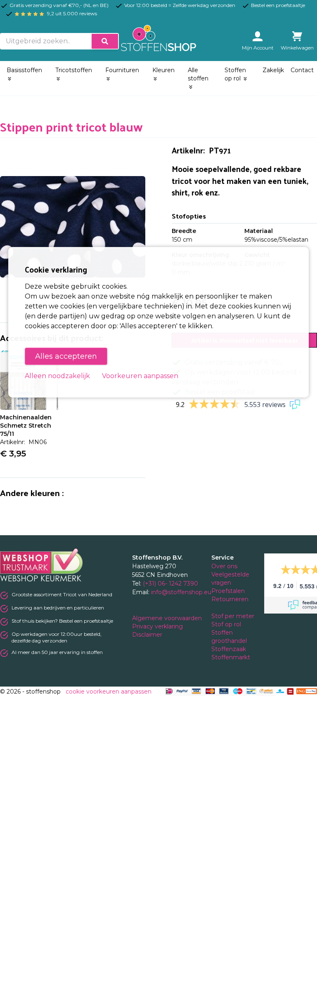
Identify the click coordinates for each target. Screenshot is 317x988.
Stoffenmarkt (230, 657)
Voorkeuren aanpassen (140, 376)
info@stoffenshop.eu (181, 592)
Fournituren (122, 70)
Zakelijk (273, 70)
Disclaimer (148, 634)
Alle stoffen (198, 74)
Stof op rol (227, 624)
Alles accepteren (66, 356)
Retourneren (229, 599)
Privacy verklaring (158, 626)
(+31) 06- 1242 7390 (170, 583)
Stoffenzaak (229, 649)
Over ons (224, 566)
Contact (302, 70)
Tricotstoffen (73, 70)
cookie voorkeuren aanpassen (108, 691)
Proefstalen (228, 591)
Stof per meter (233, 616)
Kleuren (163, 70)
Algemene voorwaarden (167, 618)
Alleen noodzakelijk (57, 376)
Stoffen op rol (235, 74)
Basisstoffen (24, 70)
